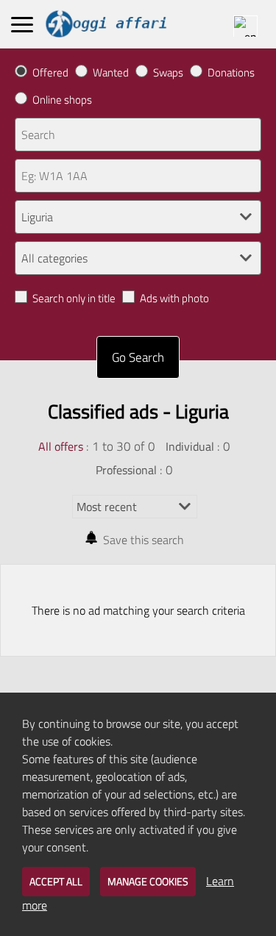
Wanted (111, 72)
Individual (190, 446)
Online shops (62, 99)
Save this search (143, 540)
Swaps (168, 72)
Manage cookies (147, 881)
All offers (60, 446)
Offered (50, 72)
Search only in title (74, 298)
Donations (231, 72)
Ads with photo (174, 298)
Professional (126, 470)
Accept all (55, 881)
